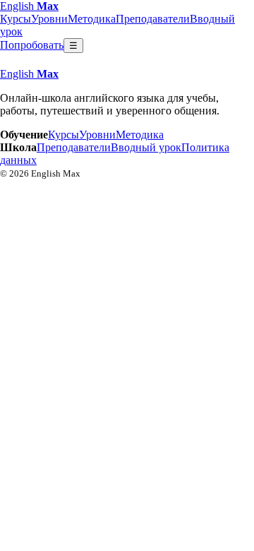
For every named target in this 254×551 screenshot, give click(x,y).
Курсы (15, 19)
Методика (92, 19)
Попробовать (32, 45)
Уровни (49, 19)
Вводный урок (146, 147)
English (29, 6)
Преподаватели (153, 19)
